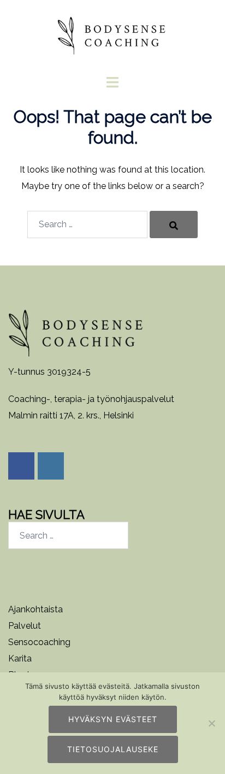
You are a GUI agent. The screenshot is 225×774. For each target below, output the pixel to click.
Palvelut (24, 626)
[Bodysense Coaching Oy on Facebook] (21, 466)
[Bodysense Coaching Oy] (112, 32)
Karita (20, 658)
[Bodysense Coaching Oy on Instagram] (51, 466)
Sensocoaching (39, 642)
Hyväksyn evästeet (112, 719)
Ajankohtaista (35, 609)
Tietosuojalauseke (112, 749)
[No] (211, 723)
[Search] (174, 224)
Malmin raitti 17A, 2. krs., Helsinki (71, 415)
